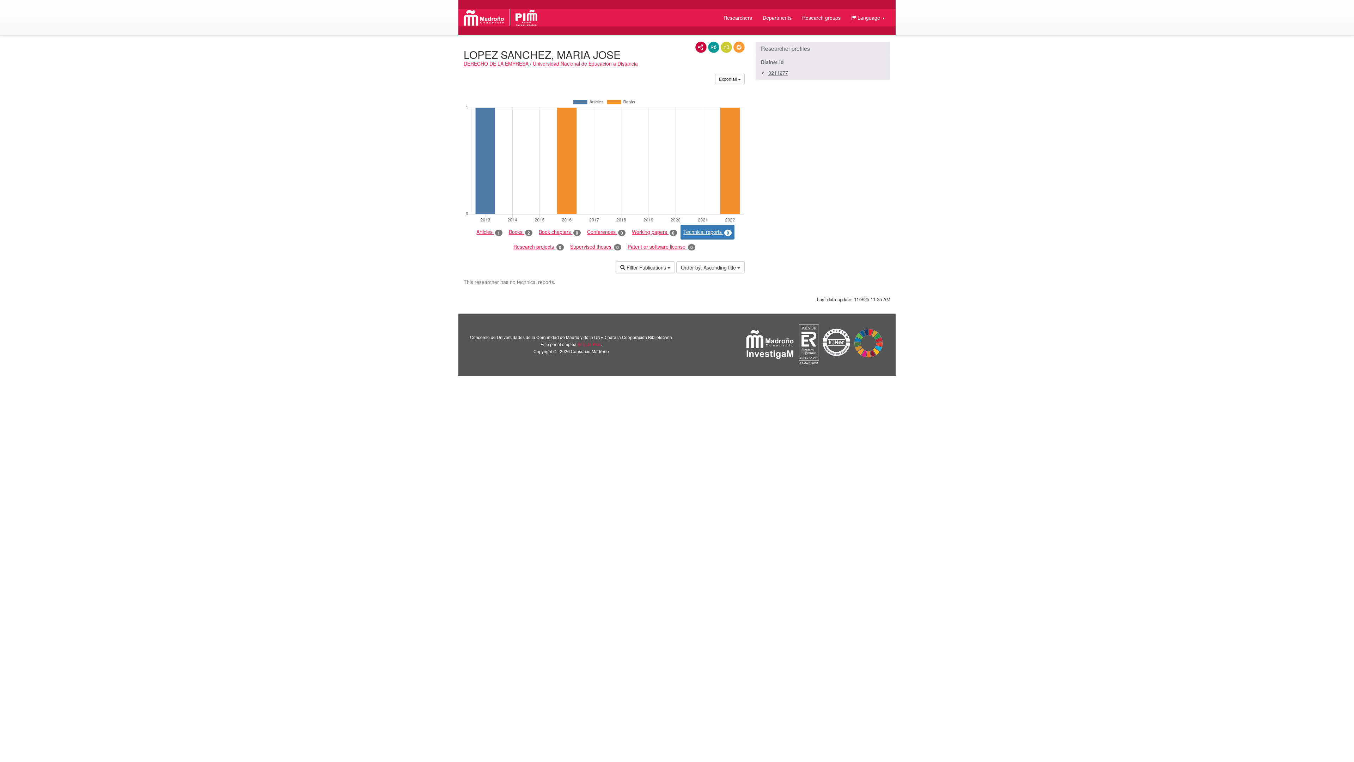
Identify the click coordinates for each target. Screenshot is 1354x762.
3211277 (778, 72)
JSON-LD (713, 47)
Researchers (738, 17)
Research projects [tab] (537, 246)
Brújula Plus (589, 344)
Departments (777, 17)
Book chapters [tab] (558, 232)
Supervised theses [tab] (594, 246)
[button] (868, 17)
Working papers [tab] (653, 232)
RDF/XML (701, 47)
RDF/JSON (739, 47)
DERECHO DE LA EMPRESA (496, 63)
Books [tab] (519, 232)
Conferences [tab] (605, 232)
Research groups (821, 17)
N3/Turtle (726, 47)
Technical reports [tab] (706, 232)
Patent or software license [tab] (660, 246)
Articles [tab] (488, 232)
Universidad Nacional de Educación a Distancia (585, 63)
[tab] (823, 48)
